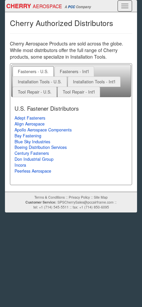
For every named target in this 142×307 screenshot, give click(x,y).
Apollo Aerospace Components (43, 130)
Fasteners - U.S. (33, 71)
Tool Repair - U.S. (35, 92)
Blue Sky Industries (32, 142)
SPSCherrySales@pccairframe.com (85, 202)
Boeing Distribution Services (41, 147)
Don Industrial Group (34, 159)
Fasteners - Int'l (74, 71)
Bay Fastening (28, 136)
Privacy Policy (79, 197)
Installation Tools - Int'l (94, 82)
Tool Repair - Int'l (79, 92)
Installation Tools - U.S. (40, 82)
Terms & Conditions (49, 197)
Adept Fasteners (30, 118)
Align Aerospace (30, 124)
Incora (20, 165)
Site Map (101, 197)
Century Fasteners (32, 153)
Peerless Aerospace (33, 171)
